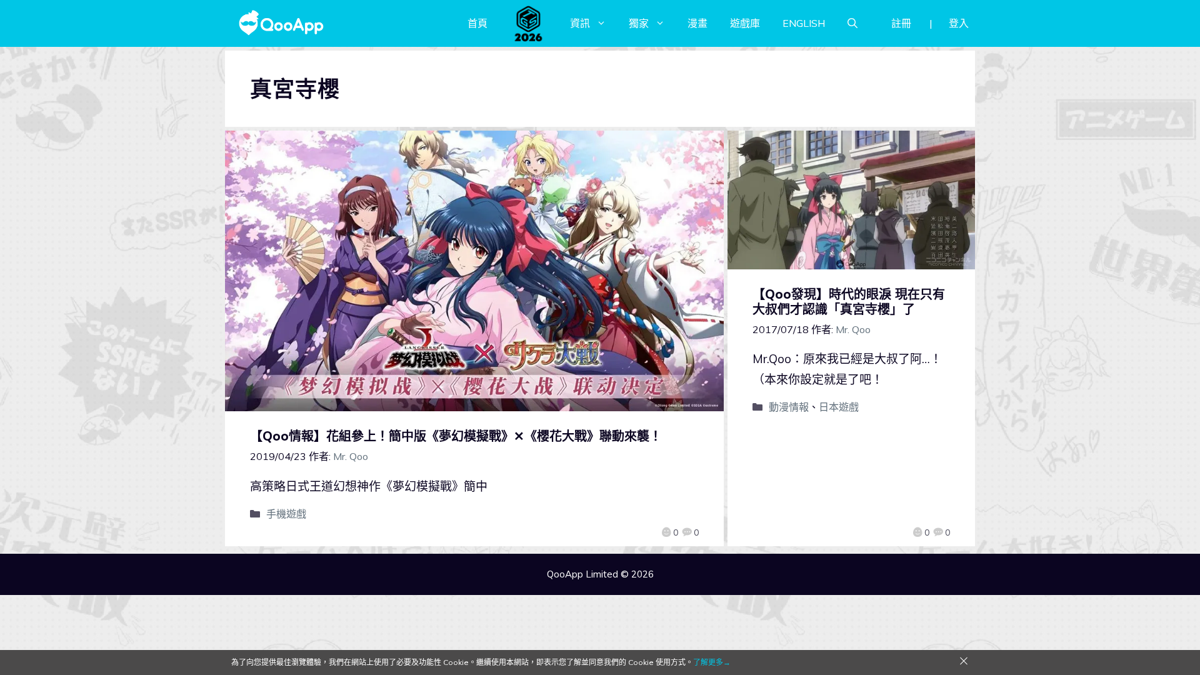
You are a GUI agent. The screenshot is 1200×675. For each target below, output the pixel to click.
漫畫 (698, 23)
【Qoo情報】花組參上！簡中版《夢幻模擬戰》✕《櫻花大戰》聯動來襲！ (456, 436)
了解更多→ (712, 662)
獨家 (639, 23)
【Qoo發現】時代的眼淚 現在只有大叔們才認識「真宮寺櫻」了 (848, 301)
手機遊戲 (286, 514)
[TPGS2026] (529, 23)
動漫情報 (789, 407)
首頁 (478, 23)
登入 (959, 23)
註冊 (901, 23)
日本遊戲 (839, 407)
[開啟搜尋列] (852, 23)
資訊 (580, 23)
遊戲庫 (745, 23)
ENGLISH (803, 23)
